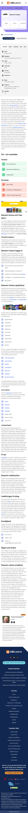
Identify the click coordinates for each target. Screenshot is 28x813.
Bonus (10, 46)
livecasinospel (22, 299)
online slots (13, 299)
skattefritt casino (17, 127)
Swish (2, 514)
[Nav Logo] (14, 3)
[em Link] (14, 622)
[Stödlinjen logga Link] (11, 779)
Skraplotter (4, 457)
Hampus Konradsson (8, 34)
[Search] (25, 3)
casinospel (8, 393)
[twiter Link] (14, 657)
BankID (23, 274)
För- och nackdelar (9, 38)
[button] (3, 3)
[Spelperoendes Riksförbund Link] (23, 779)
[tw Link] (12, 622)
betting (11, 297)
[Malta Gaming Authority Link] (17, 783)
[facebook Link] (17, 657)
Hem (3, 8)
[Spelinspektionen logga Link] (11, 784)
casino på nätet (13, 105)
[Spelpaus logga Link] (17, 779)
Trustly (9, 501)
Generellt (5, 46)
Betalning (16, 46)
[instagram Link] (10, 657)
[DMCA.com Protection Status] (14, 788)
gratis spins (4, 233)
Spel (21, 46)
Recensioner (10, 8)
